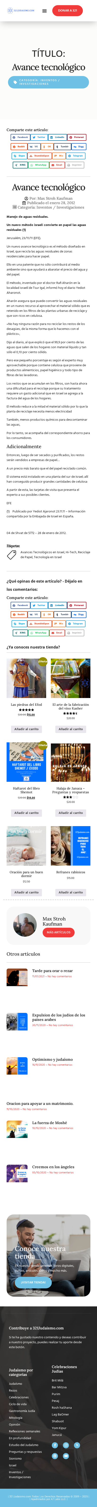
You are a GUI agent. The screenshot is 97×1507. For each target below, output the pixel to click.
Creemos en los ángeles (53, 1166)
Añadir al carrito (26, 729)
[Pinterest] (55, 1456)
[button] (44, 10)
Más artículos (58, 932)
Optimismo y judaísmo (52, 1059)
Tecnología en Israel (48, 557)
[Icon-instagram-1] (66, 1445)
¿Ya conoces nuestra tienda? (33, 647)
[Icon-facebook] (55, 1445)
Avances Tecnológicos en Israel (42, 552)
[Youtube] (66, 1456)
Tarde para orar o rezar (52, 970)
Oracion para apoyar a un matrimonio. (40, 1103)
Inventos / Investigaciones (39, 82)
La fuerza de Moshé (49, 1122)
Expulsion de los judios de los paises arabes (58, 1017)
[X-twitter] (77, 1445)
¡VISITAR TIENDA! (33, 1282)
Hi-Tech (71, 552)
